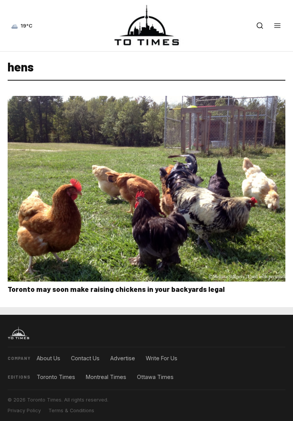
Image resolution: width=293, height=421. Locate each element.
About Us (48, 358)
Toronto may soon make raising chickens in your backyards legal (116, 289)
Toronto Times (56, 377)
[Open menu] (277, 26)
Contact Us (85, 358)
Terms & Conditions (71, 410)
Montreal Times (106, 377)
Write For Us (161, 358)
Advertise (122, 358)
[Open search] (260, 26)
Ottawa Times (155, 377)
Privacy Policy (24, 410)
